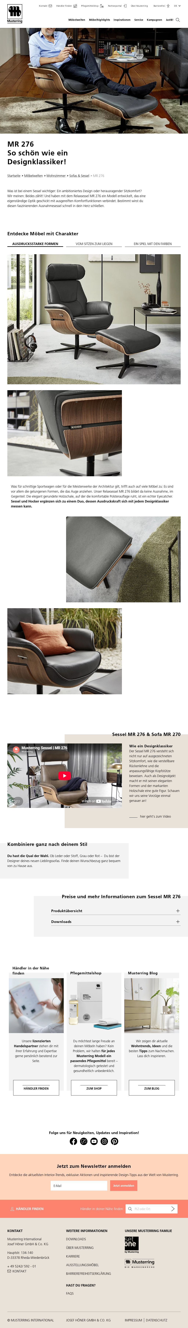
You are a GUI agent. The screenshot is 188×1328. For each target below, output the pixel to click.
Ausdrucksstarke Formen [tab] (35, 244)
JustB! (169, 19)
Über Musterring (80, 1248)
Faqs (70, 1293)
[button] (162, 6)
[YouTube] (94, 1141)
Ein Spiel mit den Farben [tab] (153, 244)
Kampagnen (154, 19)
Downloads (76, 1239)
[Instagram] (104, 1141)
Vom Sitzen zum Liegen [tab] (94, 244)
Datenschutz (156, 1320)
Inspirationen (122, 19)
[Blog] (83, 1141)
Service (138, 19)
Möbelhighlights (99, 19)
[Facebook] (73, 1141)
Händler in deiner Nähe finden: (102, 1209)
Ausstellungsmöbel (82, 1265)
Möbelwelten (76, 19)
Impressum (134, 1320)
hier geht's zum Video (155, 816)
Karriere (73, 1256)
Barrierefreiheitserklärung (88, 1273)
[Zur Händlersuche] (173, 1208)
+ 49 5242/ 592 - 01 (21, 1266)
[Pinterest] (114, 1141)
